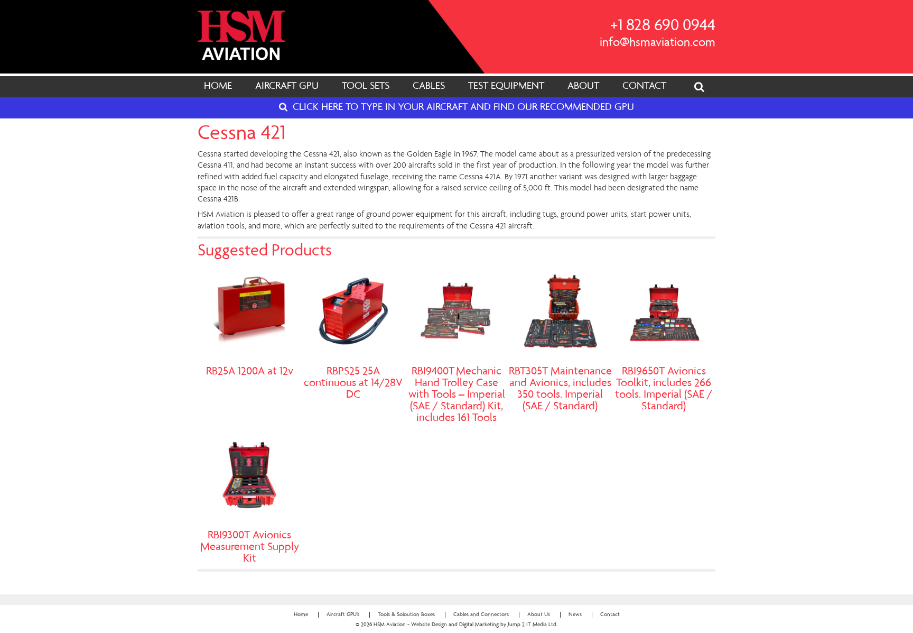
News (575, 615)
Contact (644, 86)
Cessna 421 (242, 134)
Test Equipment (506, 86)
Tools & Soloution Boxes (406, 615)
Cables (429, 86)
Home (218, 86)
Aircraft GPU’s (343, 615)
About (583, 86)
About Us (538, 615)
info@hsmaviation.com (657, 43)
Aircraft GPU (287, 86)
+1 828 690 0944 (662, 26)
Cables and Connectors (481, 615)
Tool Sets (365, 86)
